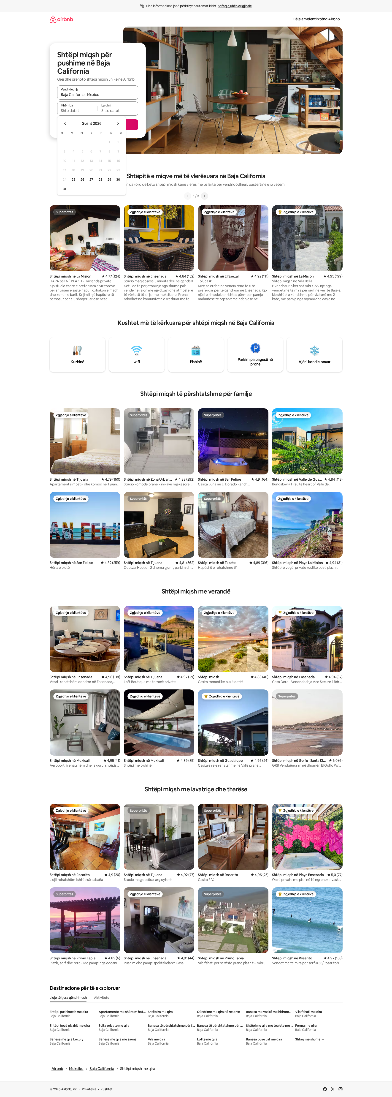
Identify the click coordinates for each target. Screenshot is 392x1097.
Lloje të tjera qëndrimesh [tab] (68, 998)
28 (100, 179)
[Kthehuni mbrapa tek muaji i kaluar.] (65, 123)
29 (109, 179)
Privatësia (89, 1089)
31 (64, 189)
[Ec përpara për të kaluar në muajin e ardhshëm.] (117, 123)
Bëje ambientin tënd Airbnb (316, 19)
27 (91, 179)
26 (82, 179)
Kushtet (107, 1089)
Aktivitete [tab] (101, 998)
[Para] (204, 196)
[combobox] (98, 94)
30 (118, 179)
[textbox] (77, 110)
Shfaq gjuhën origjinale (235, 6)
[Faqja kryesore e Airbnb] (61, 19)
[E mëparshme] (187, 196)
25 (73, 179)
